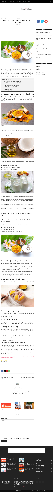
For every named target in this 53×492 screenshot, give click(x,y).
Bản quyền (35, 490)
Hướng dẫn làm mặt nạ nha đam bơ (43, 44)
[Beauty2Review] (26, 8)
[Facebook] (2, 371)
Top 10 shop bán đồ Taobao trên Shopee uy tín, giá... (29, 469)
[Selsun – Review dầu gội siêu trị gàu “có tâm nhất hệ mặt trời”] (18, 405)
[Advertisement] (26, 15)
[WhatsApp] (9, 371)
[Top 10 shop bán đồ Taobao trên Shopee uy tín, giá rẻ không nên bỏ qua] (21, 470)
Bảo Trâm (17, 387)
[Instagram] (40, 482)
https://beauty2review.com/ (17, 388)
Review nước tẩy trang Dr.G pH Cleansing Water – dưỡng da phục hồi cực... (43, 38)
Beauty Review (12, 1)
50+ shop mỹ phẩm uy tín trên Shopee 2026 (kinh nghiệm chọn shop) (6, 410)
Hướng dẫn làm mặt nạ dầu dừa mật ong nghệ (8, 378)
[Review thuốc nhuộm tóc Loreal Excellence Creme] (29, 405)
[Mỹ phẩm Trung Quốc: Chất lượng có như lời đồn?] (3, 470)
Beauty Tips (6, 1)
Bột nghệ (4, 217)
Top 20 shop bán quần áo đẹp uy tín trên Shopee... (29, 459)
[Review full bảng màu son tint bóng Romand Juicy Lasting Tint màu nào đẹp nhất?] (21, 465)
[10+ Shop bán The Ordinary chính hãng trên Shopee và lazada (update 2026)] (3, 465)
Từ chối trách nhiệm (40, 490)
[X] (5, 371)
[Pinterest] (7, 371)
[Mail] (17, 395)
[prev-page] (16, 414)
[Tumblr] (20, 395)
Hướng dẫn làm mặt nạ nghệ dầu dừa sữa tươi (27, 378)
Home (3, 1)
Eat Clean (24, 1)
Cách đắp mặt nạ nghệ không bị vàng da (44, 32)
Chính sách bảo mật (47, 490)
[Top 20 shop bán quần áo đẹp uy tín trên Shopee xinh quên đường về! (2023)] (21, 460)
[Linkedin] (15, 395)
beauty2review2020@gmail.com (23, 486)
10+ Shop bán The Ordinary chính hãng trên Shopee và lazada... (11, 464)
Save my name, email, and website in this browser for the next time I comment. (15, 438)
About (29, 490)
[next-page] (18, 414)
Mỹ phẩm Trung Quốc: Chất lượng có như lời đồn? (11, 469)
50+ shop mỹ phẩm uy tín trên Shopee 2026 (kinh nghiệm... (11, 459)
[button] (50, 1)
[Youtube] (43, 482)
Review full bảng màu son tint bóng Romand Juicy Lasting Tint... (29, 464)
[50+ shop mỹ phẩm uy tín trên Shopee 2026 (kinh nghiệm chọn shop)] (6, 405)
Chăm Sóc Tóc (19, 1)
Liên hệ (29, 1)
